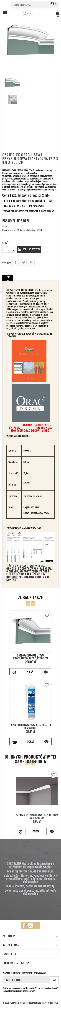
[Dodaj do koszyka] (14, 741)
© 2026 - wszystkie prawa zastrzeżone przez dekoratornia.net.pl (30, 1002)
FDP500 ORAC (33, 507)
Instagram (30, 925)
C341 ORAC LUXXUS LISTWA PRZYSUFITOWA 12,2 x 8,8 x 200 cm (30, 657)
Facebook (24, 925)
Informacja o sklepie (17, 963)
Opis (8, 277)
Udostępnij (15, 262)
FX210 (46, 512)
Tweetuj (23, 262)
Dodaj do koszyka (31, 249)
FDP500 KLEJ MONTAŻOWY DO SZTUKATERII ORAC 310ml (30, 726)
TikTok (37, 925)
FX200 (39, 512)
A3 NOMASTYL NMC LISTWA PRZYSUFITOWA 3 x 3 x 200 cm (31, 816)
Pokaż (29, 672)
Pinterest (31, 262)
